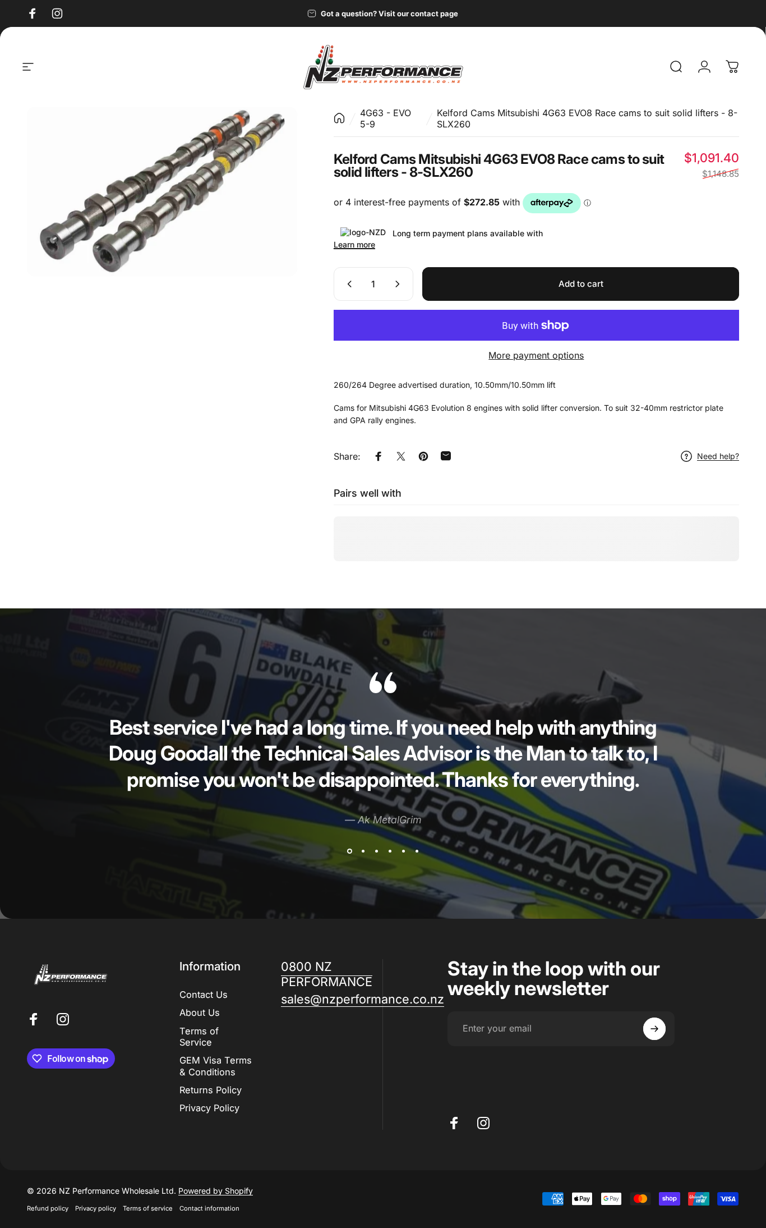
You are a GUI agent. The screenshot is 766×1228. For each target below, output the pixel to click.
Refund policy (47, 1208)
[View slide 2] (363, 851)
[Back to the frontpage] (339, 118)
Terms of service (148, 1208)
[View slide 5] (403, 851)
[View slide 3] (376, 851)
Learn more (354, 244)
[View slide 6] (416, 851)
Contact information (209, 1208)
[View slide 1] (349, 851)
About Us (199, 1012)
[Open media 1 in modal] (162, 191)
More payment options (536, 355)
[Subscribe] (654, 1029)
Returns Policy (210, 1090)
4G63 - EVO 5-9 (385, 118)
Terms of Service (199, 1036)
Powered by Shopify (215, 1190)
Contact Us (203, 994)
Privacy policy (95, 1208)
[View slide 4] (389, 851)
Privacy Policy (209, 1108)
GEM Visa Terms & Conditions (215, 1066)
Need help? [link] (718, 456)
